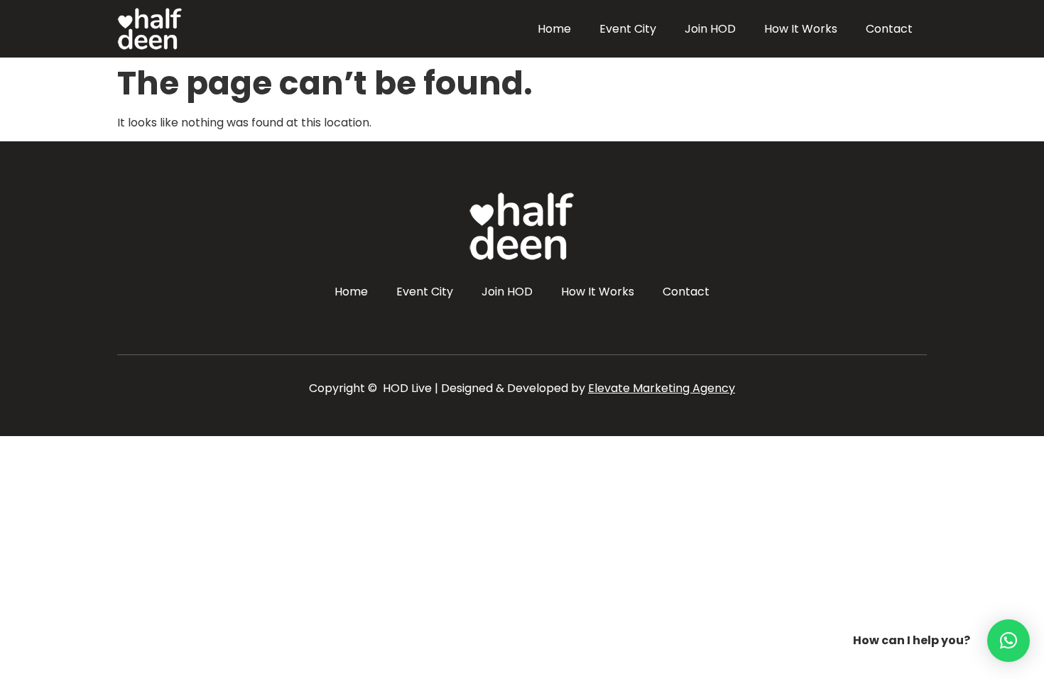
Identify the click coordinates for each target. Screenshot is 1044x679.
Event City (627, 29)
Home (554, 29)
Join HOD (710, 29)
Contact (889, 29)
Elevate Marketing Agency (661, 388)
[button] (1008, 640)
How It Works (800, 29)
